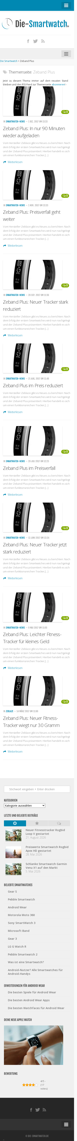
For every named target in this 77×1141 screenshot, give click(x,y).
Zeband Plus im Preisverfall (29, 468)
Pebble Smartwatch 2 (22, 954)
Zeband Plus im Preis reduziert (33, 385)
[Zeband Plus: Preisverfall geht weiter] (37, 185)
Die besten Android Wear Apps (29, 1000)
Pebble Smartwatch (21, 899)
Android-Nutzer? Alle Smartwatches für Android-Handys (35, 972)
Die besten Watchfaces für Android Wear (36, 1008)
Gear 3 (12, 938)
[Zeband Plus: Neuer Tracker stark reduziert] (37, 274)
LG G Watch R (17, 946)
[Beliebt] (37, 823)
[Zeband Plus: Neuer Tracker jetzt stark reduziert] (37, 517)
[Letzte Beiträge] (15, 823)
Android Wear (17, 907)
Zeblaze (9, 711)
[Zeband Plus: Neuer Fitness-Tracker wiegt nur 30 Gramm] (37, 691)
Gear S (12, 891)
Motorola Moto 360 (21, 915)
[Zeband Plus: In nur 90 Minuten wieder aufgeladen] (37, 101)
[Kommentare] (59, 823)
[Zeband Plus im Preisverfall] (37, 441)
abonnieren (58, 84)
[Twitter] (35, 41)
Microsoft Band (18, 931)
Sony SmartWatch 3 (21, 923)
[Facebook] (28, 41)
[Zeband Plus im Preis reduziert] (37, 358)
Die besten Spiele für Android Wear (32, 992)
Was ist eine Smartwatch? (26, 962)
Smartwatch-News (15, 121)
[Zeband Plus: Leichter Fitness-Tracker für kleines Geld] (37, 607)
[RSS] (43, 41)
